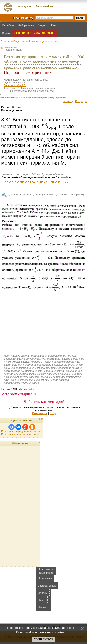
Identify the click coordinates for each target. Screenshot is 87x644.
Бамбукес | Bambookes (35, 6)
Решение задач (37, 41)
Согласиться (43, 639)
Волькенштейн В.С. (15, 85)
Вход (53, 413)
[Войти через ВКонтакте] (18, 427)
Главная (5, 41)
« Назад (68, 101)
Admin (32, 389)
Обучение (19, 41)
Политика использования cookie (20, 434)
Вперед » (81, 101)
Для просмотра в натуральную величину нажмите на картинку (46, 194)
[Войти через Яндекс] (25, 427)
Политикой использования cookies (40, 632)
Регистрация (39, 413)
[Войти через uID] (11, 427)
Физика (54, 41)
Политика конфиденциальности (20, 431)
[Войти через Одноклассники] (32, 427)
